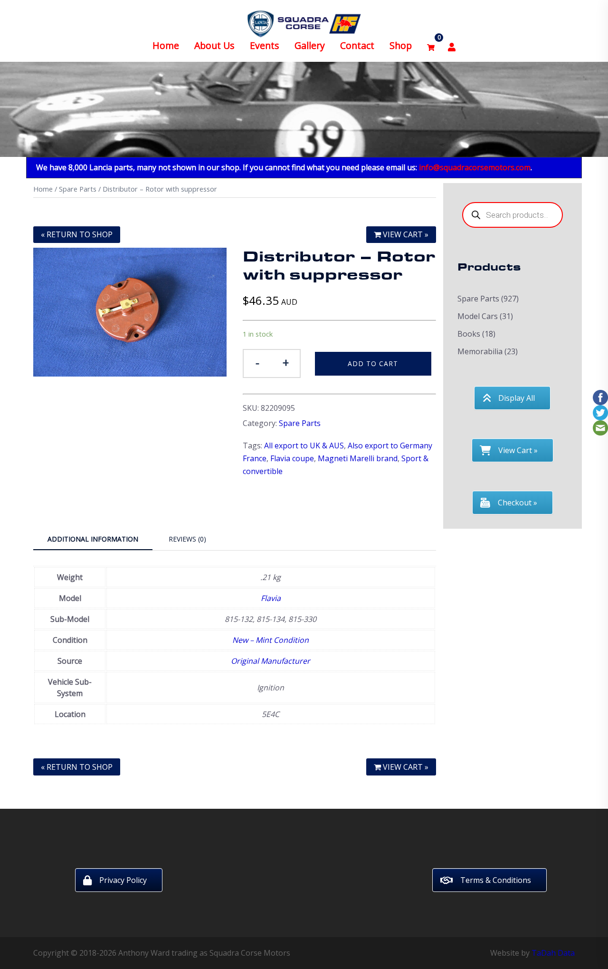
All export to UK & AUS (304, 445)
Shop (401, 45)
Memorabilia (480, 351)
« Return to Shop (77, 234)
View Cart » (404, 234)
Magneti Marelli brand (358, 458)
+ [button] (286, 362)
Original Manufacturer (270, 661)
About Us (214, 45)
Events (264, 45)
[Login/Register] (452, 46)
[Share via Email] (600, 427)
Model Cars (477, 316)
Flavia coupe (292, 458)
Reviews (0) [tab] (187, 538)
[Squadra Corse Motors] (304, 23)
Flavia (271, 598)
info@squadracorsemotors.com (475, 167)
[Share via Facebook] (600, 396)
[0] (431, 46)
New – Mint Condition (270, 640)
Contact (357, 45)
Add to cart (373, 363)
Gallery (309, 45)
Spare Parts (77, 189)
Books (468, 334)
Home (165, 45)
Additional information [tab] (93, 538)
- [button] (257, 362)
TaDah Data (553, 953)
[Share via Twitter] (600, 412)
